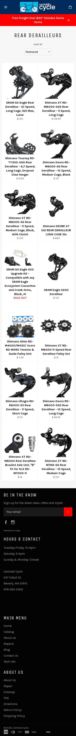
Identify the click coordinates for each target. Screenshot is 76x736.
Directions (11, 704)
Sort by (38, 44)
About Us (10, 680)
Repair (8, 686)
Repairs (9, 643)
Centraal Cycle (20, 727)
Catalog (9, 632)
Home (8, 626)
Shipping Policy (14, 716)
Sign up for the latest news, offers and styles (33, 503)
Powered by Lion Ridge (12, 531)
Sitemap (9, 692)
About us (10, 637)
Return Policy (12, 710)
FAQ (6, 698)
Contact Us (11, 655)
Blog (7, 649)
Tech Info (9, 661)
